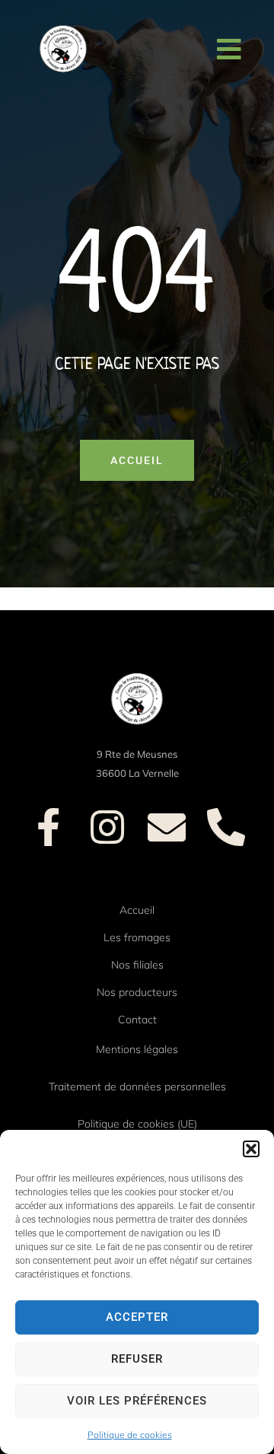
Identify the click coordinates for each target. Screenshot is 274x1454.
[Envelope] (167, 827)
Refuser (137, 1359)
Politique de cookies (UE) (137, 1124)
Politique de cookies (130, 1434)
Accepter (137, 1317)
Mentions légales (137, 1049)
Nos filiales (137, 965)
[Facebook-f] (48, 827)
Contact (137, 1019)
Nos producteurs (137, 992)
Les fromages (137, 937)
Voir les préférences (137, 1401)
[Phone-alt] (226, 827)
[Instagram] (107, 827)
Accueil (137, 910)
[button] (251, 1149)
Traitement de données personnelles (137, 1086)
